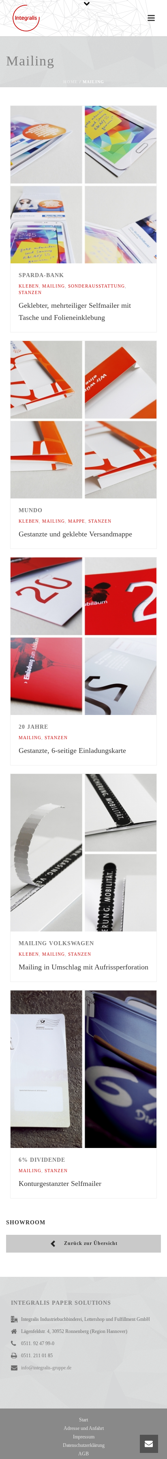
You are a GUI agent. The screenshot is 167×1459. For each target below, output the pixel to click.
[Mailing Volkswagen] (100, 853)
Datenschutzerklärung (84, 1445)
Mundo (31, 510)
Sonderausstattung (96, 286)
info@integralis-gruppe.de (46, 1368)
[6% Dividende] (100, 1069)
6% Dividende (42, 1160)
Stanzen (30, 292)
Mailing (53, 286)
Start (83, 1420)
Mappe (76, 521)
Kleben (29, 286)
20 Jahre (33, 727)
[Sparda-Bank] (100, 184)
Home (70, 82)
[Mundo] (100, 420)
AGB (83, 1454)
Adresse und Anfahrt (84, 1428)
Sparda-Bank (41, 275)
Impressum (83, 1437)
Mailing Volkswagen (56, 943)
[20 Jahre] (100, 636)
